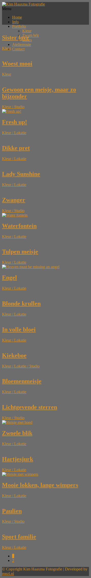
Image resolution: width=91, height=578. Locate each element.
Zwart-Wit (30, 35)
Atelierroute (21, 44)
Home (17, 17)
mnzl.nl (8, 573)
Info (15, 22)
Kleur (26, 31)
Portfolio (19, 26)
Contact (18, 49)
